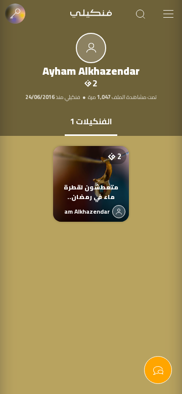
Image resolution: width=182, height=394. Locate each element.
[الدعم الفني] (158, 370)
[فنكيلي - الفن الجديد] (91, 14)
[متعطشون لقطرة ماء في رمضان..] (91, 174)
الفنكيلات (91, 121)
